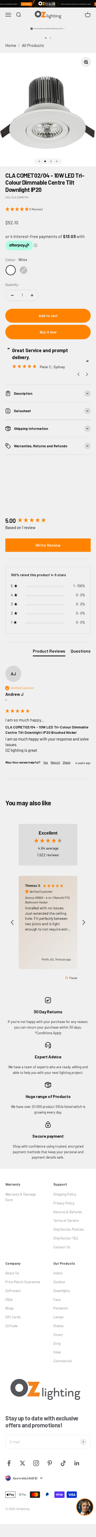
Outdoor (59, 1282)
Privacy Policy (63, 1203)
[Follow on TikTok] (63, 1463)
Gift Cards (13, 1317)
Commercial (62, 1361)
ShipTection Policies (68, 1229)
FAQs (9, 1299)
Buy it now (48, 332)
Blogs (9, 1308)
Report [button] (55, 762)
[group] (48, 520)
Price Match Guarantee (22, 1282)
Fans (57, 1299)
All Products (33, 45)
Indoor (58, 1273)
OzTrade (11, 1326)
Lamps (58, 1317)
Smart (58, 1335)
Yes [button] (45, 762)
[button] (48, 209)
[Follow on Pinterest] (49, 1463)
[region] (48, 922)
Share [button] (66, 762)
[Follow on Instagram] (36, 1463)
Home (10, 45)
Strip (57, 1343)
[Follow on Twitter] (22, 1463)
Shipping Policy (64, 1194)
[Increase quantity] (32, 295)
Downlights (61, 1291)
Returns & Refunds (67, 1212)
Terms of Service (66, 1220)
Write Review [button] (48, 545)
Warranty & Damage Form (20, 1197)
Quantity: (12, 284)
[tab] (49, 652)
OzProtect (13, 1291)
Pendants (60, 1308)
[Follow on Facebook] (9, 1463)
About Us (12, 1273)
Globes (58, 1326)
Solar (57, 1352)
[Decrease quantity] (12, 295)
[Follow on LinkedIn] (77, 1463)
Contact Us (61, 1247)
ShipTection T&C (65, 1238)
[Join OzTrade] (48, 4)
